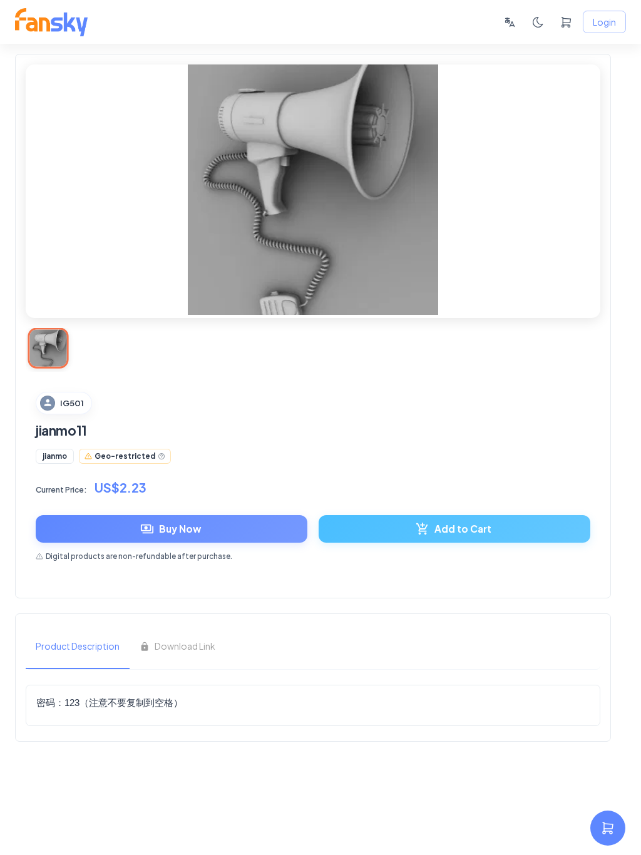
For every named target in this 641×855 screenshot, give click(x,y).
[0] (566, 22)
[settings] (607, 828)
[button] (55, 456)
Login (604, 22)
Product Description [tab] (78, 646)
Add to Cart (462, 529)
